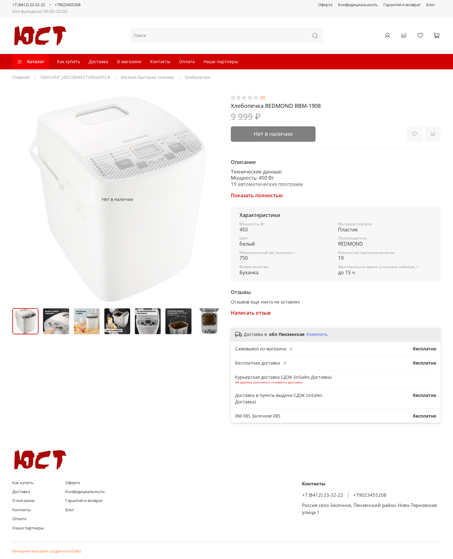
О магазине (129, 61)
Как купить (68, 61)
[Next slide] (213, 199)
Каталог (35, 61)
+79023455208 (67, 4)
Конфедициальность (358, 4)
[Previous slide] (20, 199)
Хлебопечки (197, 77)
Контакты (160, 61)
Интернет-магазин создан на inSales (46, 551)
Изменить (317, 334)
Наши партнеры (220, 61)
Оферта (325, 4)
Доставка (98, 61)
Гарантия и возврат (402, 4)
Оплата (187, 61)
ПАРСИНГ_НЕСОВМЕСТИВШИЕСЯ (75, 77)
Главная (21, 77)
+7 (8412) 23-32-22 (28, 4)
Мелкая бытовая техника (147, 77)
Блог (430, 4)
